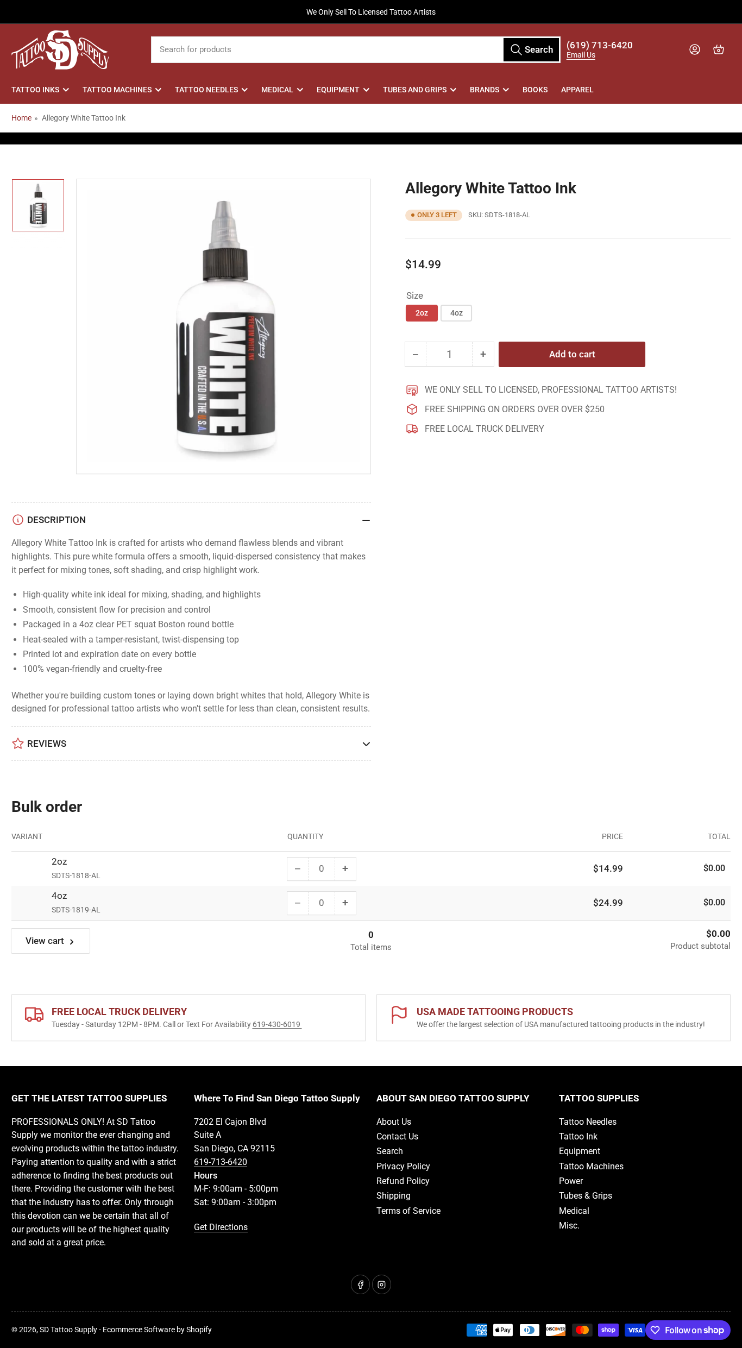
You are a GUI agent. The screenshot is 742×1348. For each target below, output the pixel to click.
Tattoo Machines (117, 89)
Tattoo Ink (578, 1136)
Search (389, 1151)
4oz (456, 312)
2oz (422, 312)
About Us (393, 1122)
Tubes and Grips (415, 89)
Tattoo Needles (206, 89)
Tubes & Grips (585, 1195)
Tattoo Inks (35, 89)
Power (571, 1181)
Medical (277, 89)
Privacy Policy (403, 1166)
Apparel (577, 89)
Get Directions (221, 1227)
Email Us (581, 55)
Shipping (393, 1195)
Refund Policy (403, 1181)
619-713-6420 (220, 1162)
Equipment (338, 89)
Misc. (569, 1225)
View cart (45, 941)
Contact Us (397, 1136)
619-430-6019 (277, 1024)
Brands (484, 89)
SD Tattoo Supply (68, 1329)
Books (535, 89)
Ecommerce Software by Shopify (157, 1329)
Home (21, 118)
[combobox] (356, 49)
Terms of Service (408, 1211)
